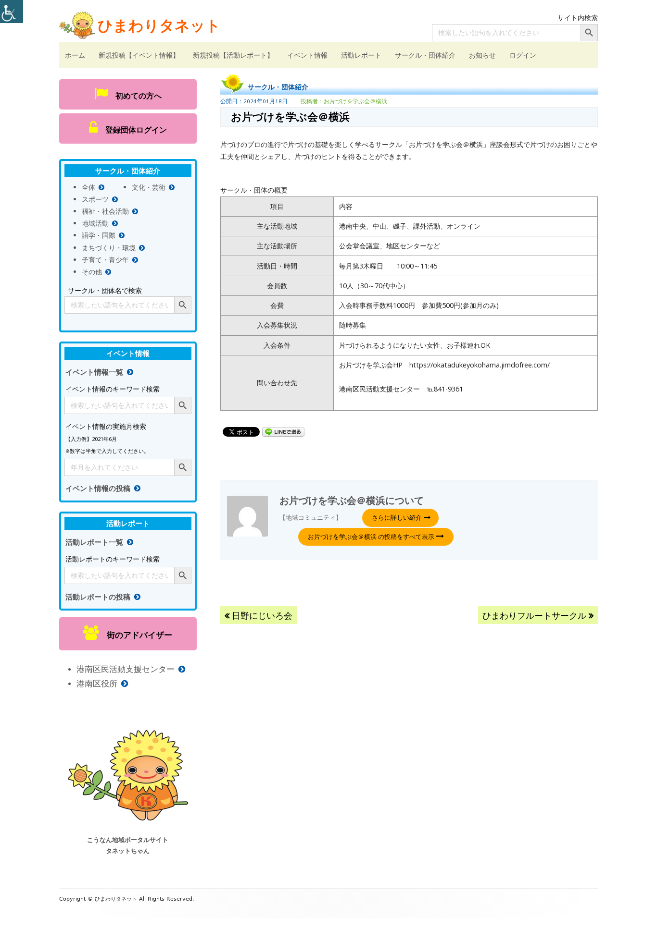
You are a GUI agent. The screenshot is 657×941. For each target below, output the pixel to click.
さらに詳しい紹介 (397, 517)
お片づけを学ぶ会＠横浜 (355, 101)
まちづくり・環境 (109, 247)
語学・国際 (98, 235)
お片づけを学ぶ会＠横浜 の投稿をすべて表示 (372, 536)
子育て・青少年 (105, 259)
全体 (88, 187)
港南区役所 (96, 683)
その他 (92, 271)
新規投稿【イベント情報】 (139, 55)
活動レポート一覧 (94, 542)
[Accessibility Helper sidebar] (11, 11)
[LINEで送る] (283, 431)
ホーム (75, 55)
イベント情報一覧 (94, 372)
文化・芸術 (148, 187)
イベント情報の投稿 (97, 488)
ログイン (522, 55)
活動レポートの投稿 (97, 597)
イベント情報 (307, 55)
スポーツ (95, 199)
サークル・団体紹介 (425, 55)
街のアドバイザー (135, 634)
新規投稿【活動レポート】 (233, 55)
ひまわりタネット (159, 25)
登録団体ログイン (132, 129)
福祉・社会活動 (105, 211)
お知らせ (482, 55)
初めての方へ (135, 95)
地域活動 (95, 223)
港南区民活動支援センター (125, 668)
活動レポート (361, 55)
